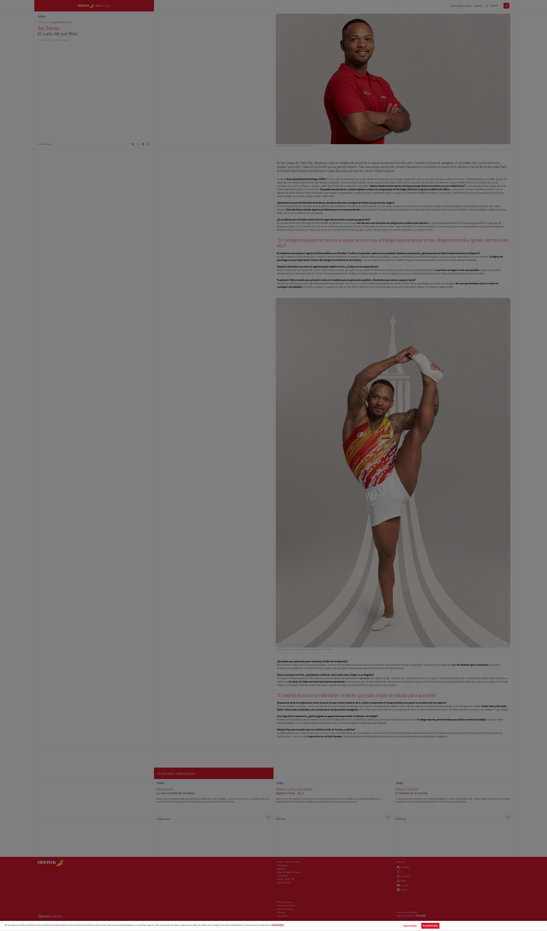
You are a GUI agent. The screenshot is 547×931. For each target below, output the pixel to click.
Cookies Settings (410, 925)
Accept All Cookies (430, 925)
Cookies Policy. (278, 925)
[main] (273, 926)
